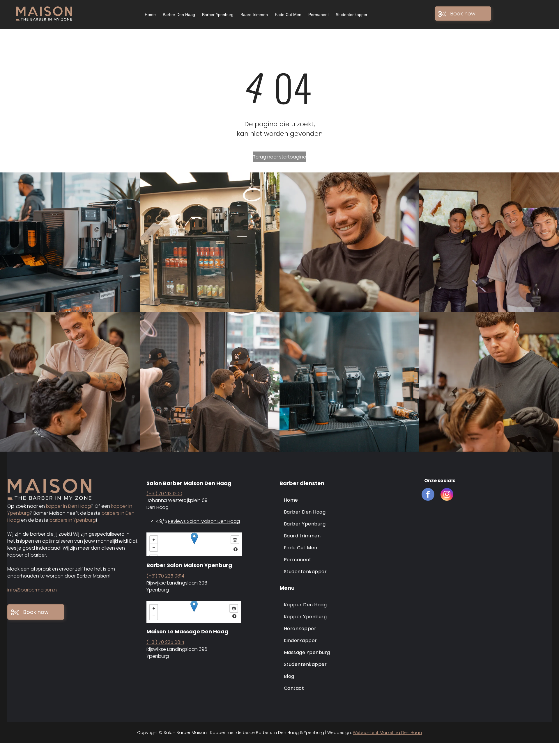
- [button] (154, 547)
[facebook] (428, 495)
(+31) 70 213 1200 (164, 493)
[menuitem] (347, 500)
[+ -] (194, 544)
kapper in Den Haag (68, 506)
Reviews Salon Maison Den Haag (204, 521)
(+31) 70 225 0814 (165, 576)
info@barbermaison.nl (32, 590)
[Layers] (235, 540)
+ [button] (154, 540)
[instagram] (447, 495)
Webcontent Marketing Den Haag (387, 732)
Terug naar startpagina (279, 157)
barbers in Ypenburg (72, 520)
